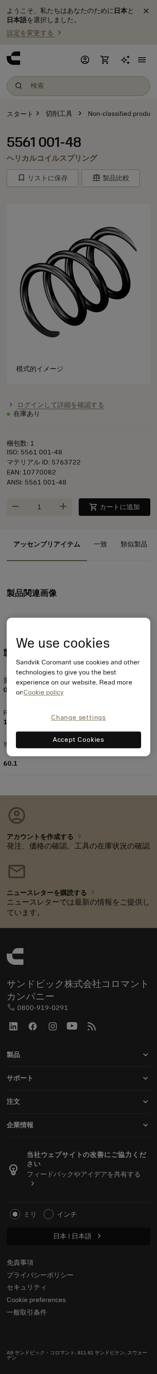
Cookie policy (43, 692)
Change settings (78, 717)
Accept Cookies (78, 740)
